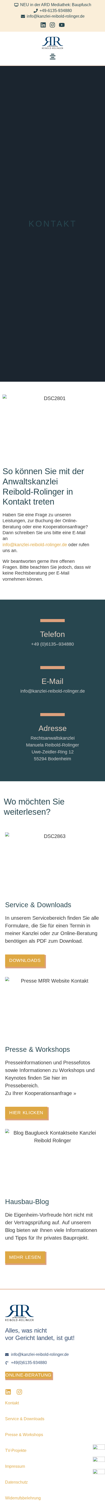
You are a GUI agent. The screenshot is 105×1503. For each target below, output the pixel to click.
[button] (52, 57)
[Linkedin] (43, 25)
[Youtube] (62, 25)
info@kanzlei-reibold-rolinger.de (35, 544)
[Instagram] (52, 25)
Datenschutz (16, 1482)
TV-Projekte (16, 1450)
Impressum (15, 1466)
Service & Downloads (24, 1419)
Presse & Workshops (24, 1434)
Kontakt (12, 1403)
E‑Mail (52, 681)
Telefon (52, 634)
